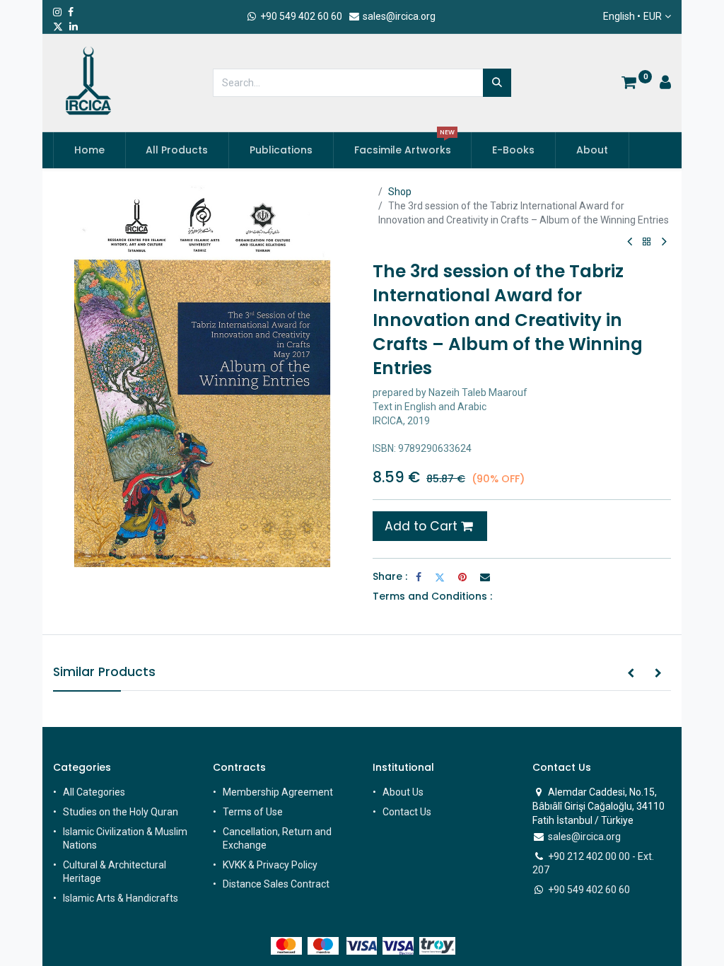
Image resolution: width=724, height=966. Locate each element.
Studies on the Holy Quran (120, 811)
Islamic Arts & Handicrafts (120, 898)
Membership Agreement (278, 792)
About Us (403, 792)
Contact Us (407, 811)
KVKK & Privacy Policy (270, 865)
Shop (399, 191)
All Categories (94, 792)
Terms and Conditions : (432, 596)
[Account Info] (665, 84)
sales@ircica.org (398, 16)
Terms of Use (253, 811)
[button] (630, 674)
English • (632, 16)
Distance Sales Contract (276, 884)
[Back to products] (646, 242)
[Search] (497, 83)
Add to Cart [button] (423, 526)
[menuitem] (89, 150)
